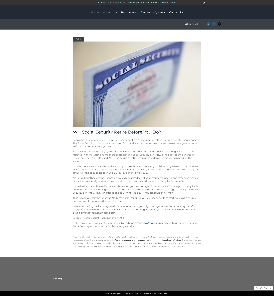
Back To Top (262, 288)
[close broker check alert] (204, 2)
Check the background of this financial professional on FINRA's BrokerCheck (135, 2)
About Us (109, 12)
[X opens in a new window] (219, 25)
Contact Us (176, 12)
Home (95, 12)
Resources (127, 12)
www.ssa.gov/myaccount (147, 223)
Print (78, 39)
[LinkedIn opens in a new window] (208, 25)
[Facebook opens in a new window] (214, 25)
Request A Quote (152, 12)
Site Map (58, 278)
